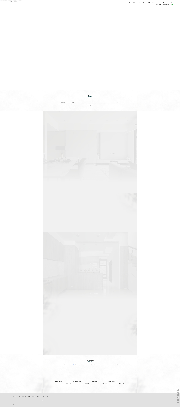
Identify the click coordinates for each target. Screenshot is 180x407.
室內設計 (81, 395)
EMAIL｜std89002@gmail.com (111, 321)
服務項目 (133, 2)
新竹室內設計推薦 (97, 395)
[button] (1, 45)
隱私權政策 (164, 403)
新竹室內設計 (84, 395)
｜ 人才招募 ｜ (79, 341)
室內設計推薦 (93, 395)
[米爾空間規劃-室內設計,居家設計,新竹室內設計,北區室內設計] (13, 2)
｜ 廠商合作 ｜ (90, 341)
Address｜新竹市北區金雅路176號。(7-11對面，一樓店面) (115, 319)
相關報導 (148, 2)
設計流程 (138, 2)
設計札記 (154, 2)
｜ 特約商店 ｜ (84, 341)
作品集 (143, 2)
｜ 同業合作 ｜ (101, 341)
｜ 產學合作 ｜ (95, 341)
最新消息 (159, 2)
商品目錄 (164, 2)
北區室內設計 (89, 395)
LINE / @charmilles (93, 344)
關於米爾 (128, 2)
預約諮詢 (170, 2)
